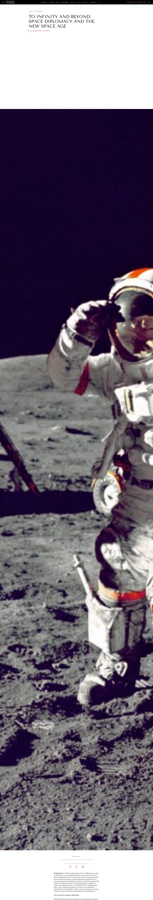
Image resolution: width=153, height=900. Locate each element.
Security (85, 2)
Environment (65, 2)
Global (31, 11)
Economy (51, 2)
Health (72, 2)
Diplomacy (44, 2)
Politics (78, 2)
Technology (92, 2)
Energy (58, 2)
